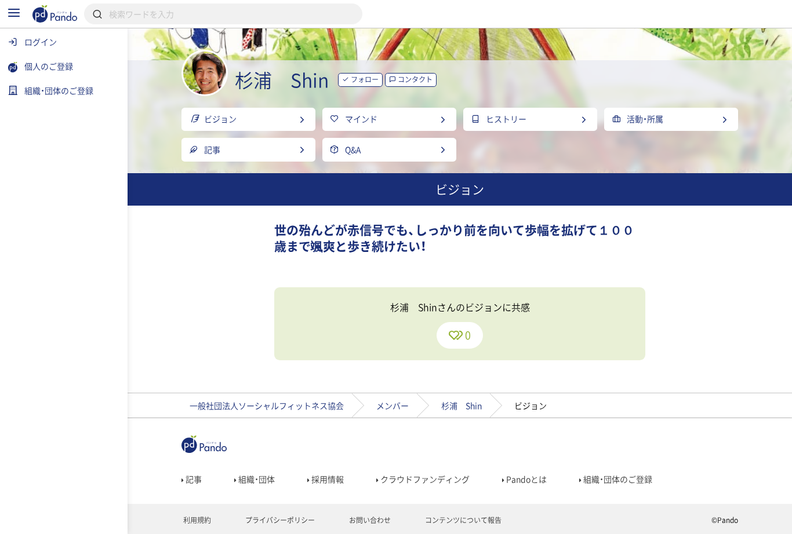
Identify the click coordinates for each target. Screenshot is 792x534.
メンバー (392, 405)
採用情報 (327, 479)
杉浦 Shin (461, 405)
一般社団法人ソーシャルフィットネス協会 (267, 405)
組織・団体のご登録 (617, 479)
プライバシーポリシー (279, 520)
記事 (193, 479)
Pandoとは (525, 479)
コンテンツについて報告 (462, 520)
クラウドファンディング (424, 479)
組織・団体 (256, 479)
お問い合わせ (369, 520)
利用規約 (196, 520)
